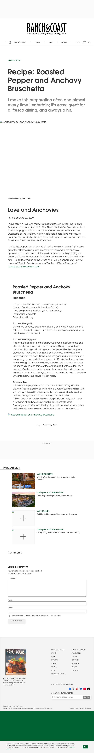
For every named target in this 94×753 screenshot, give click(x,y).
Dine (53, 657)
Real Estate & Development (53, 493)
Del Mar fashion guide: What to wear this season (57, 514)
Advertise (75, 663)
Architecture (48, 474)
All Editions (76, 653)
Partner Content (78, 650)
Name (10, 600)
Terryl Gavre (53, 425)
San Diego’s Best (57, 650)
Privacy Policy (74, 708)
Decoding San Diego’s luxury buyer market (54, 496)
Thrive (53, 663)
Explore (54, 660)
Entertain (11, 60)
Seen (53, 670)
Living (18, 60)
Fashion (46, 511)
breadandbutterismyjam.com (23, 267)
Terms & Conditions (85, 708)
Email (10, 608)
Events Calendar (58, 674)
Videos (74, 657)
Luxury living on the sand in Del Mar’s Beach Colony (58, 533)
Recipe (45, 425)
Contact (75, 670)
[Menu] (4, 42)
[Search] (89, 42)
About (74, 667)
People (54, 667)
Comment (12, 578)
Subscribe (75, 660)
